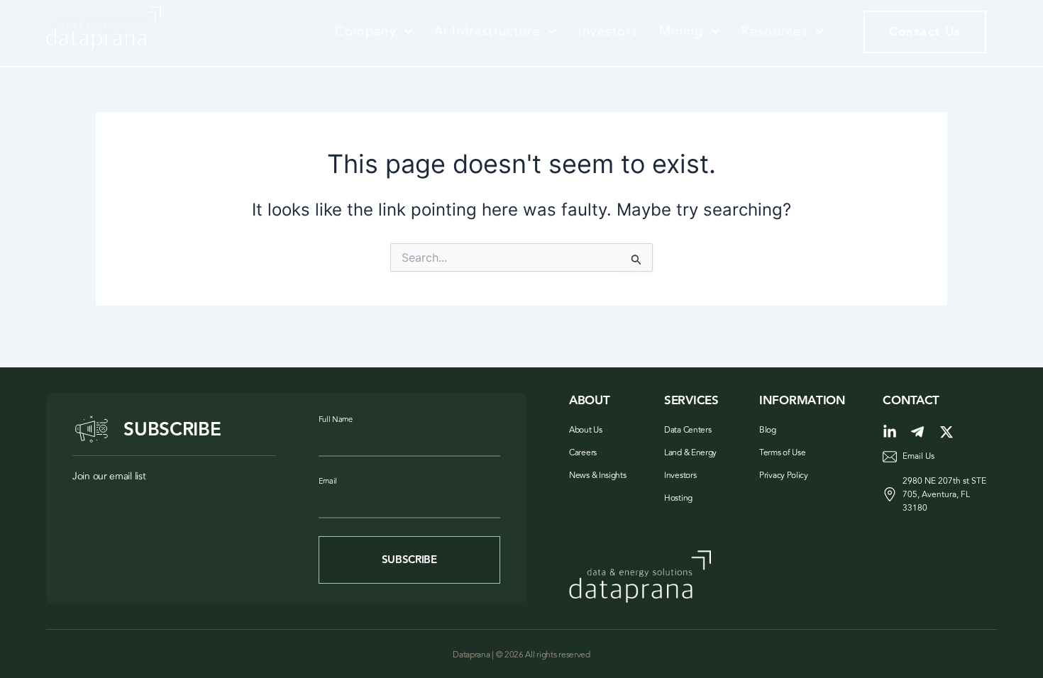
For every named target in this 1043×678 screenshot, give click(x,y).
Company (366, 31)
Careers (583, 453)
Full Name (336, 419)
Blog (767, 430)
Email (328, 481)
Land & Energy (690, 453)
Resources (774, 31)
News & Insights (598, 475)
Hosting (678, 498)
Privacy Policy (783, 475)
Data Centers (687, 430)
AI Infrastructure (487, 31)
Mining (681, 31)
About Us (585, 430)
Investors (608, 31)
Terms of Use (782, 453)
